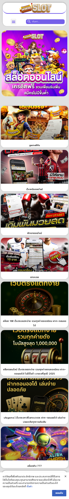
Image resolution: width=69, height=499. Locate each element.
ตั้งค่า (29, 486)
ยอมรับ (59, 493)
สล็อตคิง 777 (34, 466)
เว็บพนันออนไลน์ (34, 189)
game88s (34, 145)
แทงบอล (34, 277)
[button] (13, 21)
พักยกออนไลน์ (34, 233)
